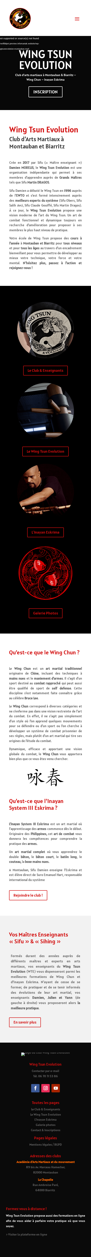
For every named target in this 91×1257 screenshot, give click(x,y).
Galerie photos (45, 1125)
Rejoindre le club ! (28, 895)
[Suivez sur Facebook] (35, 1088)
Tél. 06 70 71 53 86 (45, 1076)
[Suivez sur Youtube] (55, 1088)
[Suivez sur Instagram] (45, 1088)
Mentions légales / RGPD (45, 1145)
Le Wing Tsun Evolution (45, 451)
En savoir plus (24, 1022)
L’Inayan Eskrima (45, 1120)
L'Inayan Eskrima (45, 532)
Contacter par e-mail (45, 1071)
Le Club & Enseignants (45, 370)
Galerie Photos (45, 613)
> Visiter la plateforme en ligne (26, 1234)
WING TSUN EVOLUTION (45, 59)
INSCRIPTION (45, 92)
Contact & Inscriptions (45, 1130)
